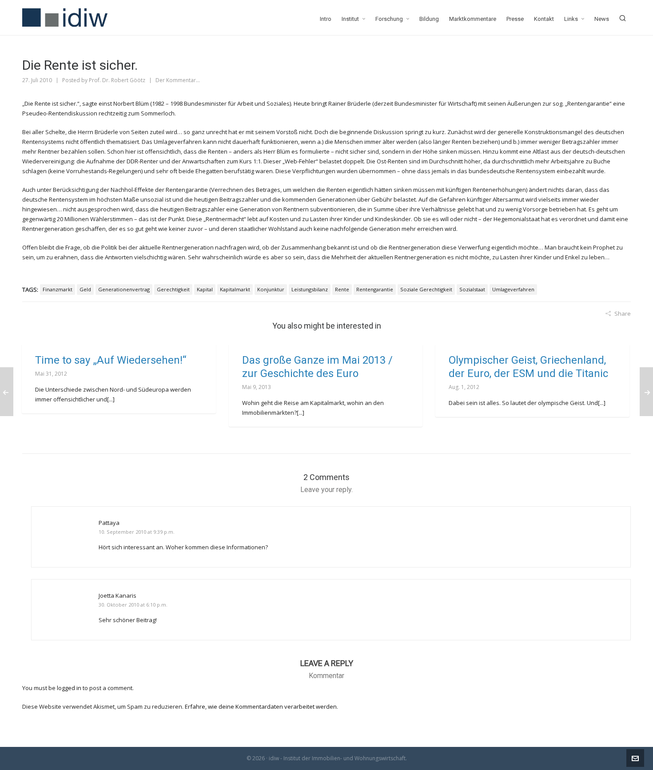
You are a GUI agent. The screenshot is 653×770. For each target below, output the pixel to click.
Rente (342, 289)
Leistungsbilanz (309, 289)
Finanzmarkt (57, 289)
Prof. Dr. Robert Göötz (117, 80)
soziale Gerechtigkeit (426, 289)
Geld (85, 289)
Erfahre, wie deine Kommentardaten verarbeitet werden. (261, 706)
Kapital (205, 289)
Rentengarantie (374, 289)
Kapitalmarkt (235, 289)
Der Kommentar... (177, 80)
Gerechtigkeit (173, 289)
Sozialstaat (472, 289)
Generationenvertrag (124, 289)
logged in (69, 688)
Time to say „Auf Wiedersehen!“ (110, 360)
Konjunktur (270, 289)
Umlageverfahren (513, 289)
